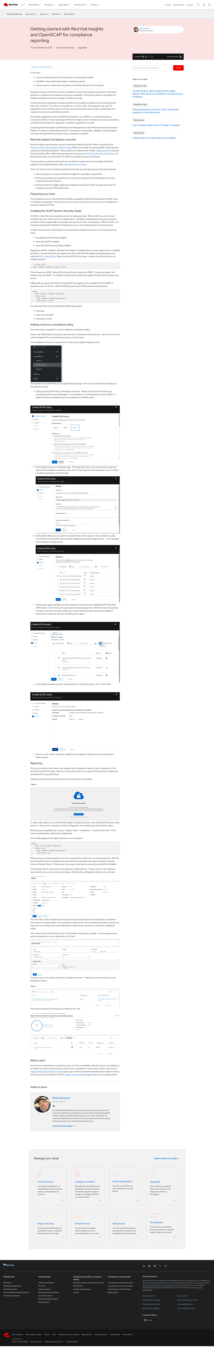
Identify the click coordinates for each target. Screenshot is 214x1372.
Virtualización (156, 1222)
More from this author (62, 1126)
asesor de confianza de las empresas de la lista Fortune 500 (163, 1285)
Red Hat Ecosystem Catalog (48, 1299)
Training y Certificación (46, 1283)
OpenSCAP (106, 150)
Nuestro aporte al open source (187, 1300)
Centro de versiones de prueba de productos (88, 1283)
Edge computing (46, 1223)
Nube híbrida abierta (122, 1181)
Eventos (46, 1334)
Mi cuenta (41, 1286)
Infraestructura (82, 1223)
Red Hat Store (78, 1286)
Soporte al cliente (44, 1289)
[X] (160, 1267)
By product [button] (30, 14)
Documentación (178, 5)
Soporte (190, 5)
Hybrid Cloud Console (77, 164)
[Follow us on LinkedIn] (53, 1106)
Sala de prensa (182, 1296)
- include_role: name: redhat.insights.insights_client (48, 266)
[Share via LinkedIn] (145, 56)
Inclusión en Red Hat (101, 1334)
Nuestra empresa (148, 1296)
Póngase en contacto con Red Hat (68, 1334)
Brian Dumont (145, 28)
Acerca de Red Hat (17, 1334)
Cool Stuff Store (115, 1334)
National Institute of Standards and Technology (50, 147)
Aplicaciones (118, 1223)
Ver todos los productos (12, 1296)
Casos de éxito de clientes (151, 1304)
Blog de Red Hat (14, 14)
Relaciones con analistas (151, 1308)
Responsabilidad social (185, 1304)
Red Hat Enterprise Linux (12, 1286)
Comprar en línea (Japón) (82, 1289)
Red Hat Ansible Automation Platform (16, 1292)
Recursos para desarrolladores (48, 1292)
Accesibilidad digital (72, 1342)
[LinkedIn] (144, 1267)
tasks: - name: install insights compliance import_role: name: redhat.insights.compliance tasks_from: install (48, 296)
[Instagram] (165, 1267)
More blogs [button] (68, 14)
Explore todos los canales (165, 1158)
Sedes (54, 1334)
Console (168, 5)
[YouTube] (149, 1267)
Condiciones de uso (36, 1342)
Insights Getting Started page (77, 1074)
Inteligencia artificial (84, 1181)
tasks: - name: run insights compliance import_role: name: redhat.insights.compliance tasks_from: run (48, 848)
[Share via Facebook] (142, 56)
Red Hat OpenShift (10, 1289)
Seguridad (82, 47)
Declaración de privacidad (19, 1342)
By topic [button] (43, 14)
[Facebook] (154, 1267)
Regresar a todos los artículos (41, 67)
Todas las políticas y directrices (54, 1342)
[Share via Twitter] (149, 56)
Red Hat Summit (127, 1334)
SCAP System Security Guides (100, 153)
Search (178, 68)
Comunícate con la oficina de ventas (120, 1283)
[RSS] (180, 56)
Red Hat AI (7, 1283)
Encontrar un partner (45, 1296)
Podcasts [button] (55, 14)
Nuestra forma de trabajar (151, 1300)
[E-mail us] (152, 56)
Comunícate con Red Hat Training (119, 1289)
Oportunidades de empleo (186, 1308)
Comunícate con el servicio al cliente (120, 1286)
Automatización (45, 1181)
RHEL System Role (47, 256)
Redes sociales (113, 1292)
